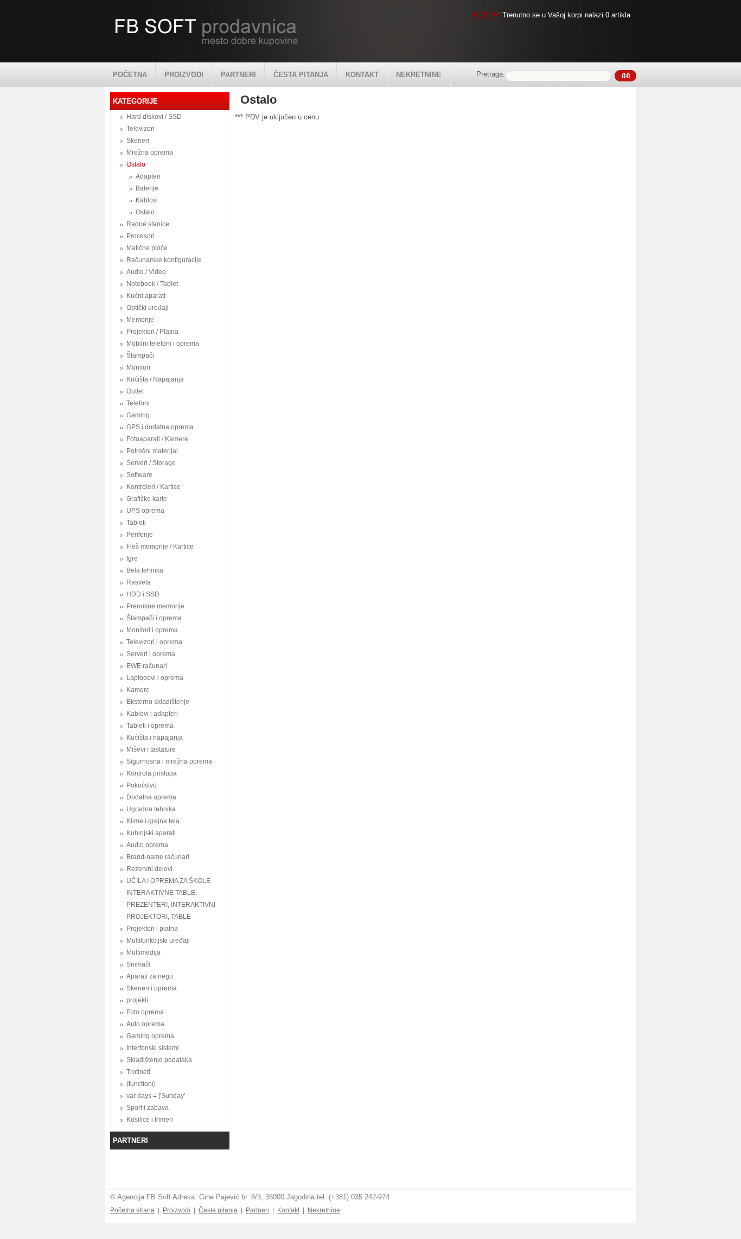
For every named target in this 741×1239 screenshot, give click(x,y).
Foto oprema (145, 1012)
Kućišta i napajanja (154, 737)
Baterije (147, 188)
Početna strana (132, 1210)
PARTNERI (238, 75)
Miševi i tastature (151, 749)
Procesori (140, 236)
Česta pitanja (218, 1210)
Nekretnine (324, 1210)
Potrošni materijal (152, 451)
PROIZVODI (183, 75)
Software (139, 475)
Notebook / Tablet (152, 284)
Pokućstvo (141, 785)
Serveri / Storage (151, 463)
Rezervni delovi (149, 869)
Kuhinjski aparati (151, 833)
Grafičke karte (146, 499)
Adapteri (148, 176)
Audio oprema (147, 845)
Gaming (138, 415)
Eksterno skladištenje (157, 702)
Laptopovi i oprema (154, 678)
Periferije (139, 534)
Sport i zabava (147, 1107)
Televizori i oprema (154, 642)
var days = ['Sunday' (155, 1096)
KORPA (486, 15)
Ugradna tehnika (151, 809)
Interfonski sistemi (152, 1048)
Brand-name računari (157, 857)
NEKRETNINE (419, 75)
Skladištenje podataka (159, 1060)
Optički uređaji (147, 308)
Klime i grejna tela (153, 821)
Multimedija (143, 952)
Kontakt (288, 1210)
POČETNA (130, 75)
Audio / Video (146, 272)
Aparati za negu (149, 976)
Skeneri (137, 140)
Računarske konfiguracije (164, 260)
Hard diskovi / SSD (154, 116)
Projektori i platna (152, 928)
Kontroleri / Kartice (153, 487)
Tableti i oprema (150, 725)
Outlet (135, 391)
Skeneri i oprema (151, 988)
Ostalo (135, 164)
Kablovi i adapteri (152, 713)
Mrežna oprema (149, 152)
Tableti (136, 522)
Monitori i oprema (152, 630)
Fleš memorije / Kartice (160, 546)
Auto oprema (145, 1024)
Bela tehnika (144, 570)
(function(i (141, 1084)
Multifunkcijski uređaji (158, 940)
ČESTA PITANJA (300, 75)
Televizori (140, 128)
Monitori (138, 367)
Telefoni (138, 403)
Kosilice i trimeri (149, 1119)
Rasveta (138, 582)
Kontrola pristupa (151, 773)
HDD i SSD (142, 594)
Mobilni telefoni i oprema (162, 343)
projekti (137, 1000)
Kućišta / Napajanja (155, 379)
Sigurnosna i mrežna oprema (169, 761)
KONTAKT (362, 75)
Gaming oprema (150, 1036)
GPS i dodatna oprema (160, 427)
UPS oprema (145, 510)
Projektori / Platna (152, 331)
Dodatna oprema (151, 797)
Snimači (138, 964)
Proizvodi (176, 1210)
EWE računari (146, 666)
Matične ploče (147, 248)
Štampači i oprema (154, 618)
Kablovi (147, 200)
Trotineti (138, 1072)
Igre (132, 558)
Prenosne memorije (155, 606)
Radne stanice (147, 224)
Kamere (138, 690)
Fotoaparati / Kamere (157, 439)
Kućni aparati (145, 296)
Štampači (140, 355)
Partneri (257, 1210)
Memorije (140, 319)
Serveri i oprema (150, 654)
